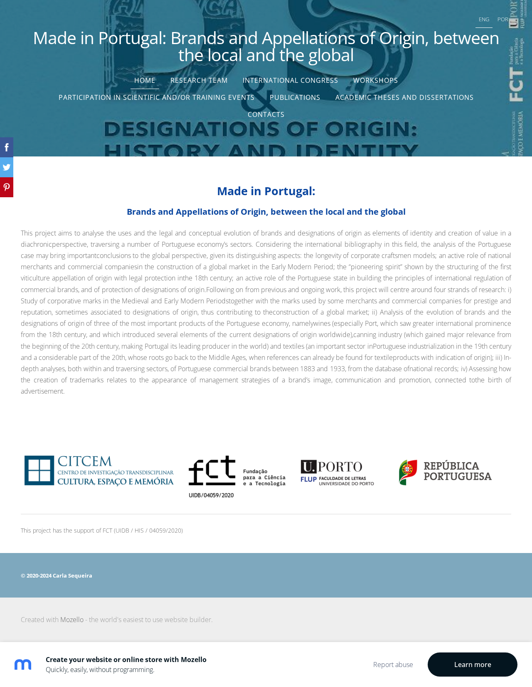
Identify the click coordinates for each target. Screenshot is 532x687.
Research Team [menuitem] (199, 80)
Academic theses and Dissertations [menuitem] (404, 97)
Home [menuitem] (144, 80)
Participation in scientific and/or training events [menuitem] (157, 97)
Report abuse (393, 664)
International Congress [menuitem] (290, 80)
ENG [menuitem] (484, 19)
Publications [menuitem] (295, 97)
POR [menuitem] (503, 19)
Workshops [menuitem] (375, 80)
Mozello (72, 619)
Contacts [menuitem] (266, 114)
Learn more (472, 664)
